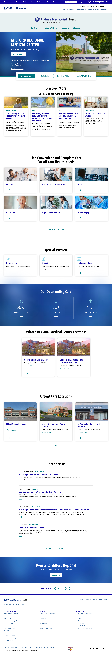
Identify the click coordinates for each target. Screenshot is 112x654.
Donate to (84, 76)
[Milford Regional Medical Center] (38, 373)
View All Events (62, 549)
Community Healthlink (81, 625)
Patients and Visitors (29, 2)
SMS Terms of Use (26, 647)
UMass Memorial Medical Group (84, 628)
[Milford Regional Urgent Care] (20, 438)
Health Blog (10, 638)
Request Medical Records (10, 633)
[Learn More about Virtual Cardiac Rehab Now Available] (95, 133)
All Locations (68, 9)
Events (41, 621)
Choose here (68, 2)
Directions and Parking (17, 69)
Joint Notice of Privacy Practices (45, 647)
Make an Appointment (27, 76)
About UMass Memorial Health (47, 613)
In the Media (35, 489)
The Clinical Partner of (93, 599)
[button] (111, 421)
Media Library (43, 623)
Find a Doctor (81, 9)
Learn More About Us (18, 54)
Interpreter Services (9, 623)
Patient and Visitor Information (11, 613)
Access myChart (15, 2)
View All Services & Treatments (56, 230)
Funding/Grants (36, 507)
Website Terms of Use (10, 647)
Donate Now (57, 575)
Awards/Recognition (34, 524)
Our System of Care (82, 611)
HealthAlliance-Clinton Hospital (83, 621)
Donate (52, 2)
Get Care (34, 28)
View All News (49, 549)
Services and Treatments (97, 9)
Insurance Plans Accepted (10, 621)
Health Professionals (42, 2)
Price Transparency (8, 640)
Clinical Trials (8, 616)
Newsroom (42, 625)
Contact (42, 616)
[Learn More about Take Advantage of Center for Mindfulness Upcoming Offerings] (16, 133)
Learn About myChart (9, 628)
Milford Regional (80, 623)
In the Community (39, 471)
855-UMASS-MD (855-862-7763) (99, 2)
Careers (6, 2)
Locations (65, 28)
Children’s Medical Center (82, 616)
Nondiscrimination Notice (46, 628)
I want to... (61, 2)
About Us (76, 28)
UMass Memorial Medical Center (84, 613)
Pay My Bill (6, 630)
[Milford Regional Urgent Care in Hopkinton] (92, 438)
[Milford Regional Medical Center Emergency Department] (74, 373)
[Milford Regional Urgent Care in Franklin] (56, 438)
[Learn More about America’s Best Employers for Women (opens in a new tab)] (20, 536)
